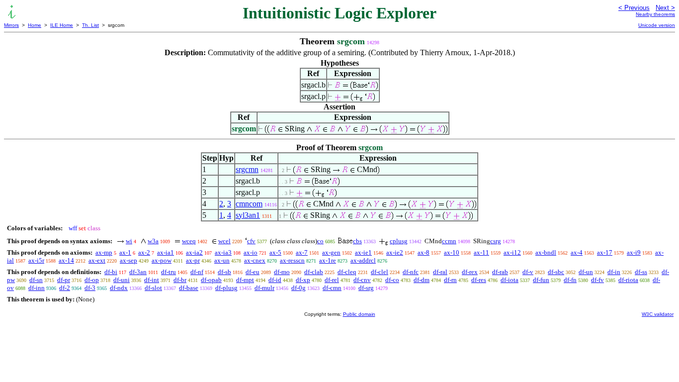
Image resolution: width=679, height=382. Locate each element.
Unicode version (656, 25)
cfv (251, 241)
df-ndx (119, 287)
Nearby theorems (655, 14)
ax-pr (193, 260)
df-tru (168, 272)
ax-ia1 (165, 252)
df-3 (90, 287)
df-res (478, 280)
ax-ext (96, 260)
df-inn (36, 287)
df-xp (303, 280)
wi (129, 241)
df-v (527, 272)
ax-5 (275, 252)
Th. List (90, 25)
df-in (613, 272)
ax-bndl (545, 252)
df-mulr (264, 287)
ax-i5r (36, 260)
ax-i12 (512, 252)
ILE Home (61, 25)
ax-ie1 (363, 252)
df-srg (366, 287)
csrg (495, 241)
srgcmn (247, 169)
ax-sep (128, 260)
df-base (188, 287)
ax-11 (481, 252)
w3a (153, 241)
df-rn (450, 280)
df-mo (282, 272)
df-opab (211, 280)
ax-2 (144, 252)
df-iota (509, 280)
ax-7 (302, 252)
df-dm (421, 280)
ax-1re (327, 260)
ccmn (449, 241)
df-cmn (332, 287)
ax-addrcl (363, 260)
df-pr (63, 280)
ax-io (250, 252)
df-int (151, 280)
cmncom (249, 203)
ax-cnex (254, 260)
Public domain (359, 314)
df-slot (153, 287)
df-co (392, 280)
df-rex (470, 272)
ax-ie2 (394, 252)
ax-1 (125, 252)
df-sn (36, 280)
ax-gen (331, 252)
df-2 (64, 287)
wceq (189, 241)
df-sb (224, 272)
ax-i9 (634, 252)
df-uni (121, 280)
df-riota (628, 280)
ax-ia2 (194, 252)
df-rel (332, 280)
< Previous (634, 7)
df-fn (570, 280)
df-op (92, 280)
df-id (274, 280)
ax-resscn (292, 260)
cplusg (399, 241)
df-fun (541, 280)
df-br (179, 280)
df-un (586, 272)
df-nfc (411, 272)
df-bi (110, 272)
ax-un (222, 260)
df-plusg (226, 287)
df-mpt (245, 280)
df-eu (252, 272)
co (320, 241)
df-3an (138, 272)
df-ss (641, 272)
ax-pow (161, 260)
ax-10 (451, 252)
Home (34, 25)
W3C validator (658, 314)
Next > (665, 7)
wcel (224, 241)
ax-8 (423, 252)
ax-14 (66, 260)
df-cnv (362, 280)
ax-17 (604, 252)
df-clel (379, 272)
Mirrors (11, 25)
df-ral (440, 272)
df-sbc (556, 272)
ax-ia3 (223, 252)
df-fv (597, 280)
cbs (357, 241)
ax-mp (103, 252)
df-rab (500, 272)
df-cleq (347, 272)
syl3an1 (248, 215)
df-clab (313, 272)
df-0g (298, 287)
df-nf (196, 272)
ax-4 (577, 252)
